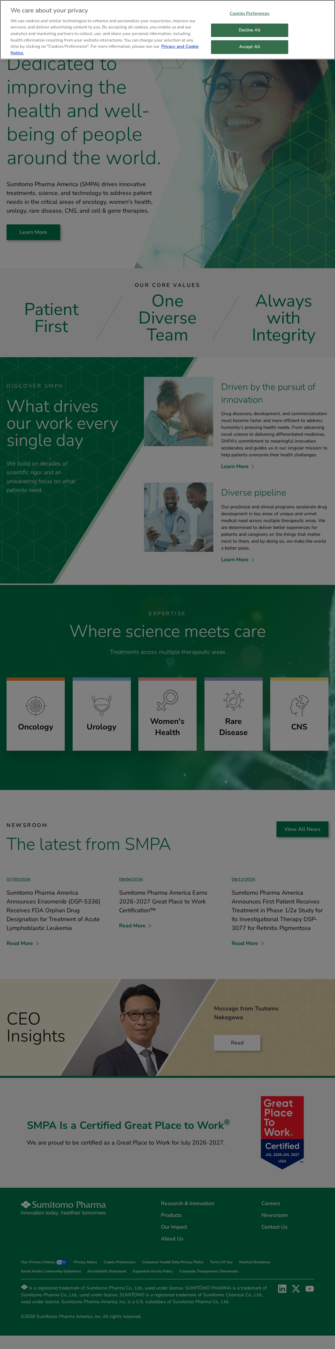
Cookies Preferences (249, 13)
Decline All (249, 30)
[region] (167, 30)
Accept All (249, 47)
